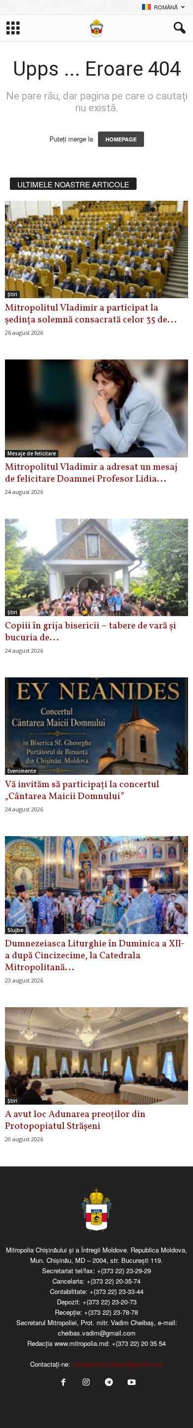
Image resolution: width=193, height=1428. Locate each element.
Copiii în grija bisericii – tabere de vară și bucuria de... (90, 632)
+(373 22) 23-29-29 (124, 1270)
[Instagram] (86, 1382)
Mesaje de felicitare (31, 453)
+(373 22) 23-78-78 (111, 1312)
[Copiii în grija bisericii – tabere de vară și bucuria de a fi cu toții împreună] (96, 567)
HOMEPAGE (121, 139)
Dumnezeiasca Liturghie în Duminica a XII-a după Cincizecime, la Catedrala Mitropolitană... (95, 955)
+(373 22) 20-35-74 (114, 1281)
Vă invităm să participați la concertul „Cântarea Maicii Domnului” (82, 790)
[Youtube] (130, 1382)
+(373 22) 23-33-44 (117, 1291)
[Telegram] (108, 1382)
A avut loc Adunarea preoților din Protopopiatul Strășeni (75, 1120)
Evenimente (21, 770)
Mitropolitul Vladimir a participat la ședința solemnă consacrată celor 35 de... (91, 314)
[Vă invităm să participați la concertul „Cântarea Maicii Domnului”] (96, 726)
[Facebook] (63, 1382)
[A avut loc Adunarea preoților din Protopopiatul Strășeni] (96, 1056)
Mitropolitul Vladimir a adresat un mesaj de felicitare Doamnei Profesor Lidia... (91, 473)
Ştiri (12, 294)
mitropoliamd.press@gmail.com (117, 1364)
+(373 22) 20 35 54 (139, 1343)
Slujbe (15, 930)
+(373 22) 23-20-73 (110, 1301)
